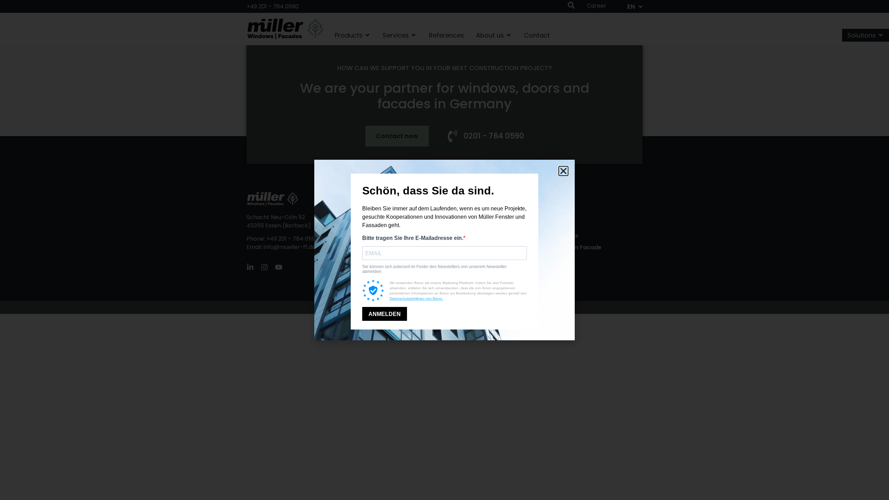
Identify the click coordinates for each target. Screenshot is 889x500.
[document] (444, 250)
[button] (563, 171)
